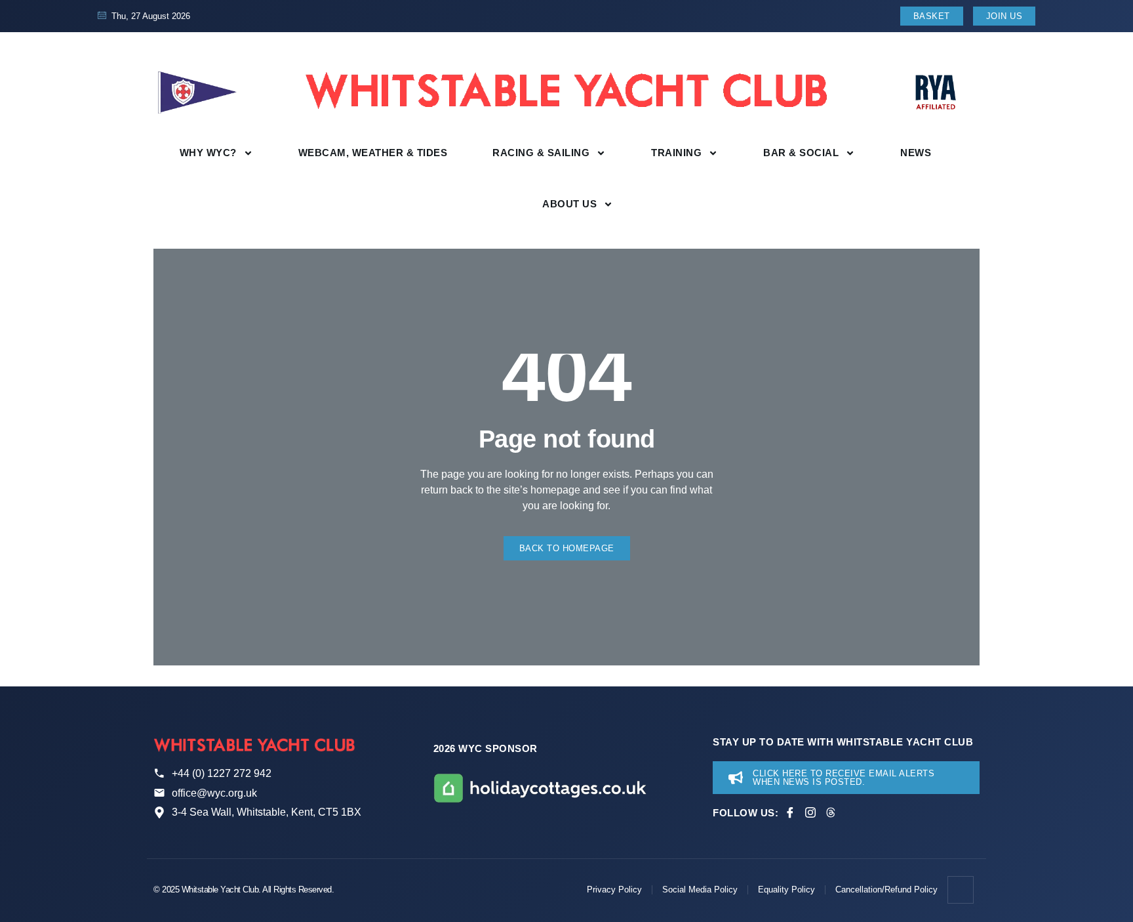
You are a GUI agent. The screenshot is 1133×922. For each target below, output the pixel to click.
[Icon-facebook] (790, 812)
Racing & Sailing (540, 152)
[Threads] (830, 812)
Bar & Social (801, 152)
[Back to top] (961, 890)
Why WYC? (208, 152)
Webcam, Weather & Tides (373, 152)
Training (676, 152)
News (915, 152)
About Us (569, 203)
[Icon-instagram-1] (810, 812)
